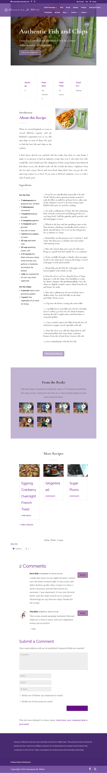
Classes (83, 12)
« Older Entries (26, 524)
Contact (73, 12)
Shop (64, 12)
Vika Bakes (34, 612)
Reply (82, 575)
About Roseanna (49, 7)
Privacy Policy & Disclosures (21, 762)
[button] (29, 406)
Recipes (57, 12)
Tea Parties (48, 12)
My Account (80, 1)
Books (68, 7)
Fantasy (75, 7)
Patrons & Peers (94, 7)
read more (26, 515)
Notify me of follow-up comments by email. (42, 695)
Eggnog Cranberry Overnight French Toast (28, 496)
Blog (61, 7)
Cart (87, 1)
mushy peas (30, 178)
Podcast (83, 7)
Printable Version (30, 52)
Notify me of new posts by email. (37, 701)
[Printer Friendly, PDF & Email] (53, 540)
